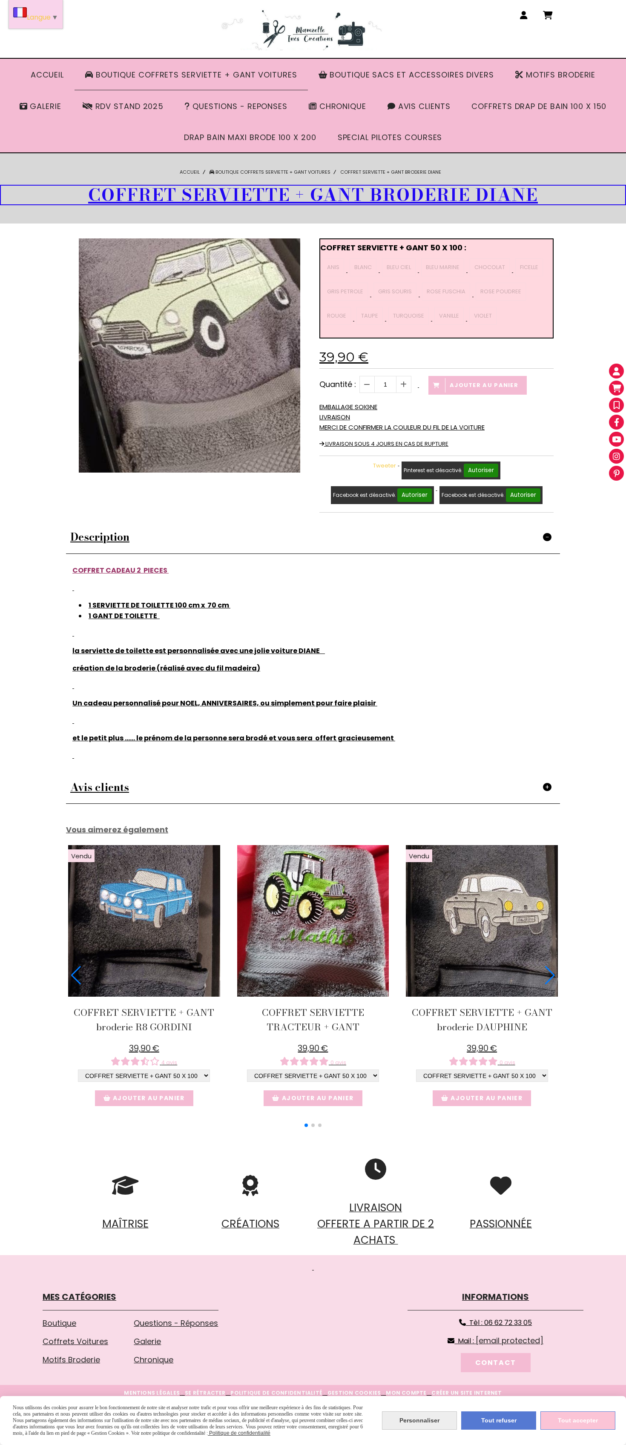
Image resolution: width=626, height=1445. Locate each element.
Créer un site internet (466, 1392)
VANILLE (449, 316)
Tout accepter (578, 1420)
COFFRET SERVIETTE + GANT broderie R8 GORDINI (144, 1019)
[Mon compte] (616, 371)
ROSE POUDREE (500, 291)
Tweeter (384, 466)
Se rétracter (205, 1392)
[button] (306, 1125)
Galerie (147, 1341)
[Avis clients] (616, 405)
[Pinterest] (616, 473)
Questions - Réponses (176, 1323)
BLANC (363, 267)
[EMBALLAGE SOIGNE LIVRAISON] (144, 921)
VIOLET (483, 316)
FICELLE (529, 267)
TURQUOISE (408, 316)
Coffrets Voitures (75, 1341)
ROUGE (336, 316)
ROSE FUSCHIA (446, 291)
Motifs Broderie (71, 1359)
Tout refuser (499, 1420)
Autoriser (481, 470)
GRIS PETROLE (345, 291)
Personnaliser (419, 1420)
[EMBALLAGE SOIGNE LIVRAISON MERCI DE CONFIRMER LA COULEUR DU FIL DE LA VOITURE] (482, 921)
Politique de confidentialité (276, 1392)
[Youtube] (616, 439)
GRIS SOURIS (395, 291)
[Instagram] (616, 456)
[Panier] (616, 388)
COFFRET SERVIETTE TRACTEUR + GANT (313, 1019)
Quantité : (337, 384)
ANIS (333, 267)
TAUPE (369, 316)
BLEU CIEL (399, 267)
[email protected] (509, 1340)
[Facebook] (616, 422)
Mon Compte (406, 1392)
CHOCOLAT (489, 267)
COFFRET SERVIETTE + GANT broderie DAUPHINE (482, 1019)
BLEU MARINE (442, 267)
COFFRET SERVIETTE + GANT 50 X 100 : (393, 247)
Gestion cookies (354, 1392)
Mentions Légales (152, 1392)
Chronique (153, 1359)
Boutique (59, 1323)
